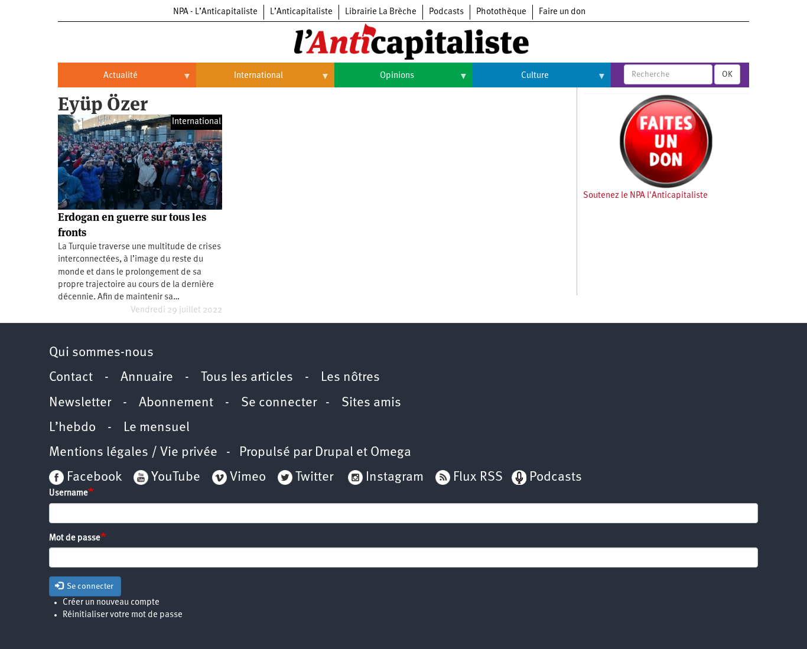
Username (68, 493)
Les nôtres (350, 377)
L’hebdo (72, 428)
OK (727, 74)
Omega (390, 452)
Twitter (314, 477)
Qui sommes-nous (101, 353)
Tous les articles (247, 377)
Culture (511, 80)
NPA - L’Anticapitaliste (215, 12)
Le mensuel (156, 428)
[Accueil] (403, 41)
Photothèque (501, 12)
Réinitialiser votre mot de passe (123, 615)
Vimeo (248, 477)
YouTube (174, 477)
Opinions (374, 80)
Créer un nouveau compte (111, 602)
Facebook (93, 477)
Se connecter (279, 403)
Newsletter (80, 403)
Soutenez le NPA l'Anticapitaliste (645, 195)
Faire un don (562, 12)
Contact (71, 377)
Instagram (395, 477)
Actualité (98, 80)
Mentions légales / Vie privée (133, 452)
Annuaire (147, 377)
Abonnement (176, 403)
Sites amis (371, 403)
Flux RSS (478, 477)
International (239, 80)
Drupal (334, 452)
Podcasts (446, 12)
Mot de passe (74, 538)
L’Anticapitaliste (301, 12)
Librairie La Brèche (380, 12)
